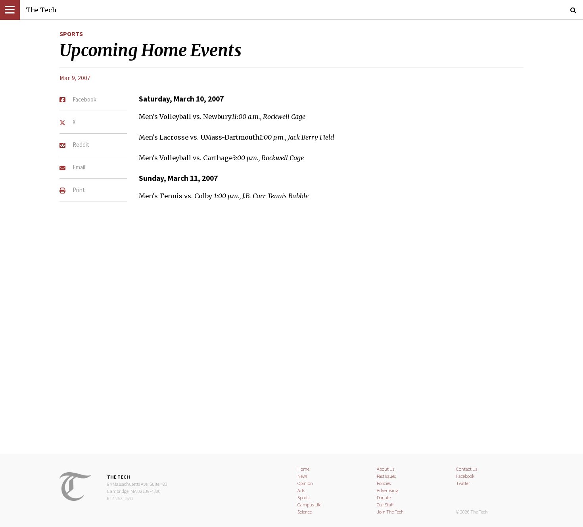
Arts (301, 490)
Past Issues (386, 476)
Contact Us (466, 469)
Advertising (387, 490)
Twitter (463, 483)
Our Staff (385, 505)
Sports (71, 34)
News (302, 476)
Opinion (305, 483)
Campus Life (309, 505)
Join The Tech (390, 512)
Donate (384, 497)
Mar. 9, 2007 (74, 78)
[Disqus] (291, 332)
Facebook (465, 476)
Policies (384, 483)
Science (304, 512)
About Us (385, 469)
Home (303, 469)
